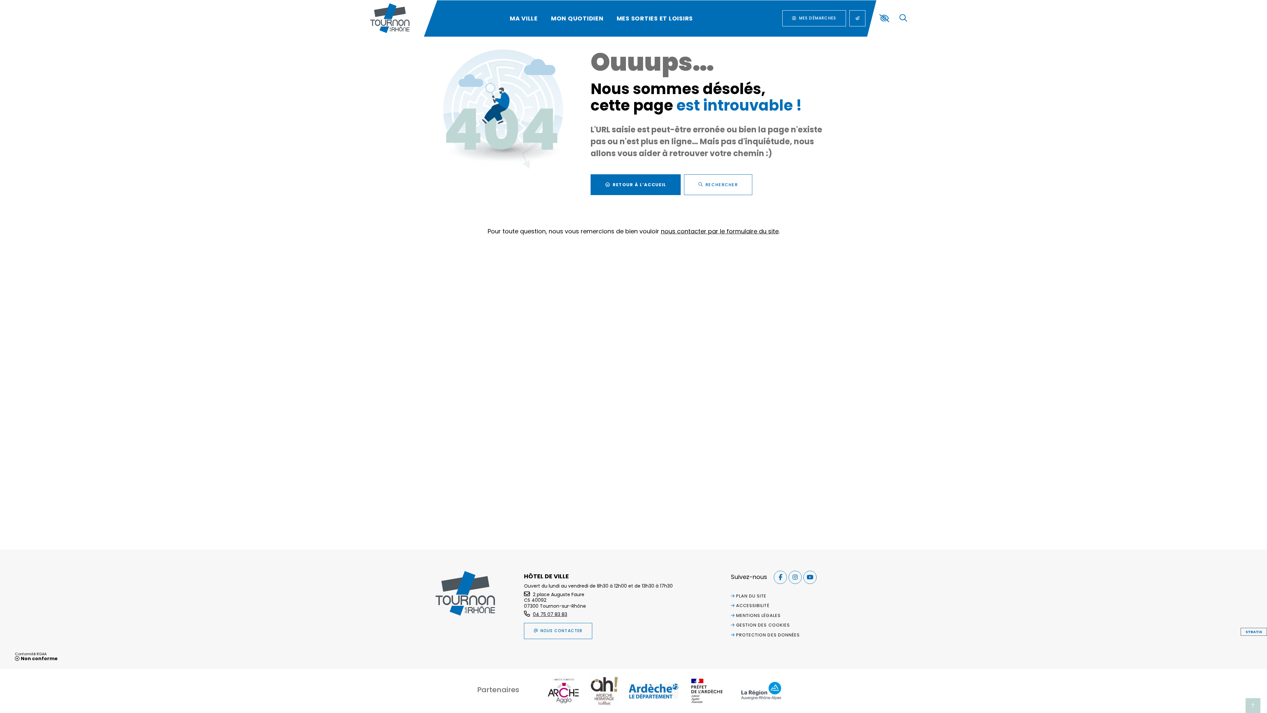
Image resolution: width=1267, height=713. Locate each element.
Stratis (1254, 631)
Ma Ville (524, 18)
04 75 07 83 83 (550, 614)
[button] (903, 18)
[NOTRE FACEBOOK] (780, 577)
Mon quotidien (577, 18)
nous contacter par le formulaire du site (720, 231)
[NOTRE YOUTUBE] (810, 577)
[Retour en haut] (1253, 705)
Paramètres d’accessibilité (884, 18)
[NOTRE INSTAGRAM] (795, 577)
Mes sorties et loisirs (655, 18)
